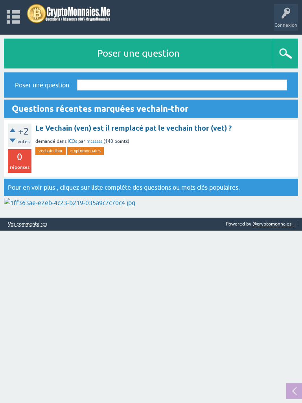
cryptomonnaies (85, 150)
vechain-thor (51, 150)
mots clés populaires (209, 187)
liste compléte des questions (131, 187)
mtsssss (94, 141)
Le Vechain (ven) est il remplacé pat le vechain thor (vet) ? (133, 128)
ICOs (72, 141)
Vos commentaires (27, 224)
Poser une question (138, 53)
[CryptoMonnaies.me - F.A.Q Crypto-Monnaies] (68, 13)
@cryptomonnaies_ (273, 224)
